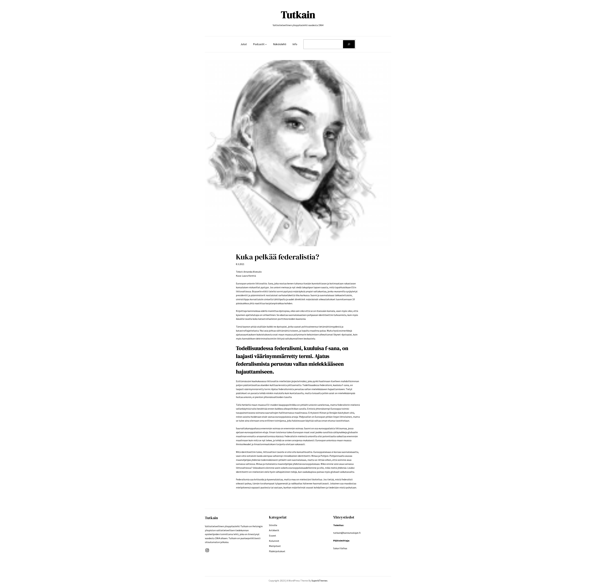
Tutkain (298, 14)
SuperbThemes (319, 580)
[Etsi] (349, 44)
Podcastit (258, 44)
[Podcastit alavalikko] (266, 44)
